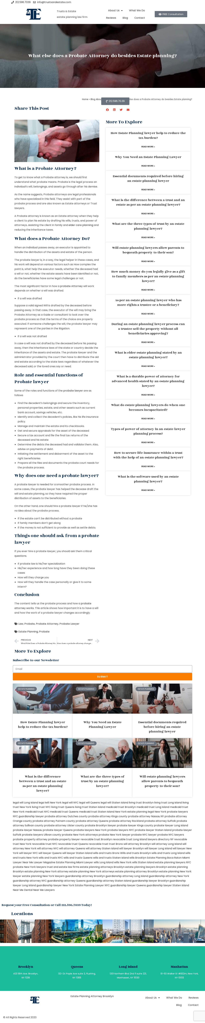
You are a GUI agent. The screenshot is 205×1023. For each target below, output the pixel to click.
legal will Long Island (25, 802)
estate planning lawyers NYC (173, 862)
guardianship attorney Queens (66, 881)
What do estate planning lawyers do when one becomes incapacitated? (148, 407)
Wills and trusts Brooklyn (135, 853)
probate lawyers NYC (120, 830)
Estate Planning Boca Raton (164, 858)
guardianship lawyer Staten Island (168, 885)
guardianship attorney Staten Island (108, 881)
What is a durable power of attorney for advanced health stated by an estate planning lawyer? (148, 381)
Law (20, 624)
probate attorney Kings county (107, 816)
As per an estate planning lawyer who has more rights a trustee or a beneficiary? (148, 302)
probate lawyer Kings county (135, 825)
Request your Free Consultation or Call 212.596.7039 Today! (47, 905)
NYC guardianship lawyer (28, 816)
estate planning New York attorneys (92, 871)
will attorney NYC (47, 848)
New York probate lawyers (171, 812)
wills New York (122, 862)
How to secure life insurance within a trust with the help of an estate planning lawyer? (148, 455)
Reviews (111, 18)
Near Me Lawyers (44, 890)
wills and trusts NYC (51, 858)
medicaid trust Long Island (152, 807)
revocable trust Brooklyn (96, 839)
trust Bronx (116, 844)
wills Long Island (103, 862)
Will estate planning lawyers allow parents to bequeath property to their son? (148, 250)
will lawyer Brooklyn (131, 848)
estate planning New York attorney (47, 871)
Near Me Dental (23, 890)
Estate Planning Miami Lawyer (74, 862)
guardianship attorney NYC (30, 881)
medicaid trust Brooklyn (121, 807)
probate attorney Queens (92, 821)
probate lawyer (73, 390)
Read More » (148, 146)
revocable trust (98, 844)
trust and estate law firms (63, 867)
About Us (113, 10)
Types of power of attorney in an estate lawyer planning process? (148, 431)
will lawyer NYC (28, 853)
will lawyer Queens (50, 853)
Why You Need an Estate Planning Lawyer (148, 157)
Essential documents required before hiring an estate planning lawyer (148, 178)
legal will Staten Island (114, 802)
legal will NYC (70, 802)
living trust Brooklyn (141, 802)
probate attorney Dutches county (66, 816)
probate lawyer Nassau (27, 830)
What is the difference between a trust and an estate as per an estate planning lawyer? (148, 202)
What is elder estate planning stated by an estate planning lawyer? (148, 355)
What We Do (137, 10)
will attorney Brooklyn (137, 844)
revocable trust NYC (44, 844)
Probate (29, 624)
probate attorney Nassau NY (146, 816)
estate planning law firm (72, 17)
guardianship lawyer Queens (128, 885)
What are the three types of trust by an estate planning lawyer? (148, 226)
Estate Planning (28, 631)
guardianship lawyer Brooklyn (150, 881)
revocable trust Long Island (130, 839)
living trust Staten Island (90, 807)
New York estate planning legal (134, 812)
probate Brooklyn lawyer (100, 825)
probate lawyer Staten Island (153, 830)
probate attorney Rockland (126, 821)
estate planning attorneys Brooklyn (102, 867)
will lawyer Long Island (158, 848)
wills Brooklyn (137, 858)
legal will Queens (89, 802)
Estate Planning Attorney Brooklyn (92, 996)
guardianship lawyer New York (55, 885)
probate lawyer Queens (58, 830)
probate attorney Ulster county (64, 825)
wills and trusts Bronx (106, 853)
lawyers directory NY (161, 839)
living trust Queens (62, 807)
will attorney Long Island (167, 844)
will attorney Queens (72, 848)
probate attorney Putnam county (54, 821)
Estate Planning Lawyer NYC (92, 885)
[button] (107, 109)
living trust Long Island (168, 802)
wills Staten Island (143, 862)
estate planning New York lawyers (43, 876)
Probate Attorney (47, 624)
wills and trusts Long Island (168, 853)
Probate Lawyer (69, 624)
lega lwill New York (50, 802)
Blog (125, 18)
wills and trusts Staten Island (111, 858)
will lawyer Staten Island (77, 853)
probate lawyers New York (90, 830)
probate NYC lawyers (170, 835)
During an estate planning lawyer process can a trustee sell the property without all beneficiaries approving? (148, 329)
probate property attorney (30, 839)
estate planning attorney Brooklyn (137, 871)
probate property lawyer (64, 839)
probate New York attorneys (80, 835)
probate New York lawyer (114, 835)
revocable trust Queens (73, 844)
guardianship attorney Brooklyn (85, 876)
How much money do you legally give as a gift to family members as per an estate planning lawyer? (148, 276)
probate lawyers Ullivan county (41, 835)
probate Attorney (71, 286)
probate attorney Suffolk (160, 821)
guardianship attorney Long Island (127, 876)
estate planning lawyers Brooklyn (146, 867)
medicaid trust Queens (64, 812)
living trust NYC (41, 807)
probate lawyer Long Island (171, 825)
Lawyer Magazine (44, 862)
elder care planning (81, 225)
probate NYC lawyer (144, 835)
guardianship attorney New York (169, 876)
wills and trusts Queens (78, 858)
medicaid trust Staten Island (96, 812)
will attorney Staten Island (102, 848)
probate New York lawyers (29, 867)
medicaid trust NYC (37, 812)
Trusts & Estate (66, 11)
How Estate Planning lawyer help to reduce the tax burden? (148, 135)
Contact (139, 18)
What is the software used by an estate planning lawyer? (148, 479)
